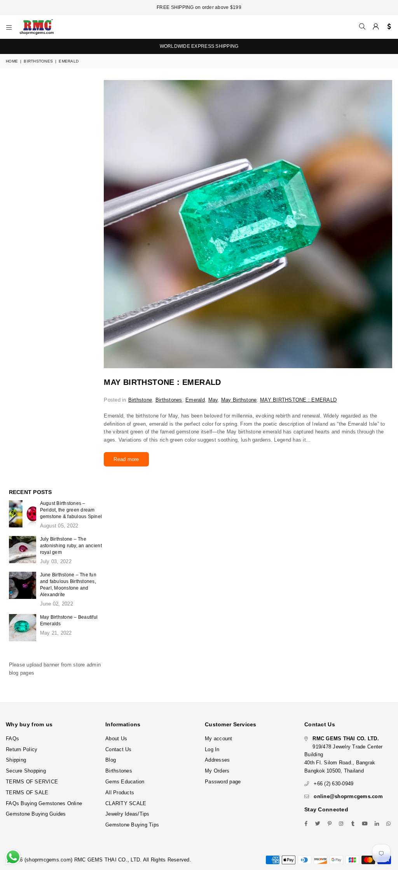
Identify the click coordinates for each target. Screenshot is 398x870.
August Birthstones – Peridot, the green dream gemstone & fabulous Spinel (71, 510)
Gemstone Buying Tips (132, 825)
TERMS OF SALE (27, 792)
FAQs (12, 738)
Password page (223, 782)
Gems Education (125, 782)
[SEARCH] (362, 27)
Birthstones (38, 61)
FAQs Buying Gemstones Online (44, 803)
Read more (126, 459)
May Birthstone (239, 400)
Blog (110, 760)
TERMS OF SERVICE (32, 782)
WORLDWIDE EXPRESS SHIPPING (199, 46)
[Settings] (387, 27)
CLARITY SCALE (125, 803)
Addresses (217, 760)
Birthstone (140, 400)
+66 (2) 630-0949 (333, 783)
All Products (119, 792)
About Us (116, 738)
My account (218, 738)
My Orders (217, 771)
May (213, 400)
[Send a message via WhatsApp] (13, 857)
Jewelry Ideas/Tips (127, 814)
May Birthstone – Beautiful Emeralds (69, 620)
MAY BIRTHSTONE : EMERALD (162, 382)
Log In (212, 749)
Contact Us (118, 749)
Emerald (195, 400)
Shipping (16, 760)
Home (12, 61)
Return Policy (21, 749)
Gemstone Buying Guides (36, 814)
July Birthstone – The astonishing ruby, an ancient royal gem (71, 545)
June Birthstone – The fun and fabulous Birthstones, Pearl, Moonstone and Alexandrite (68, 584)
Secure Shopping (26, 771)
